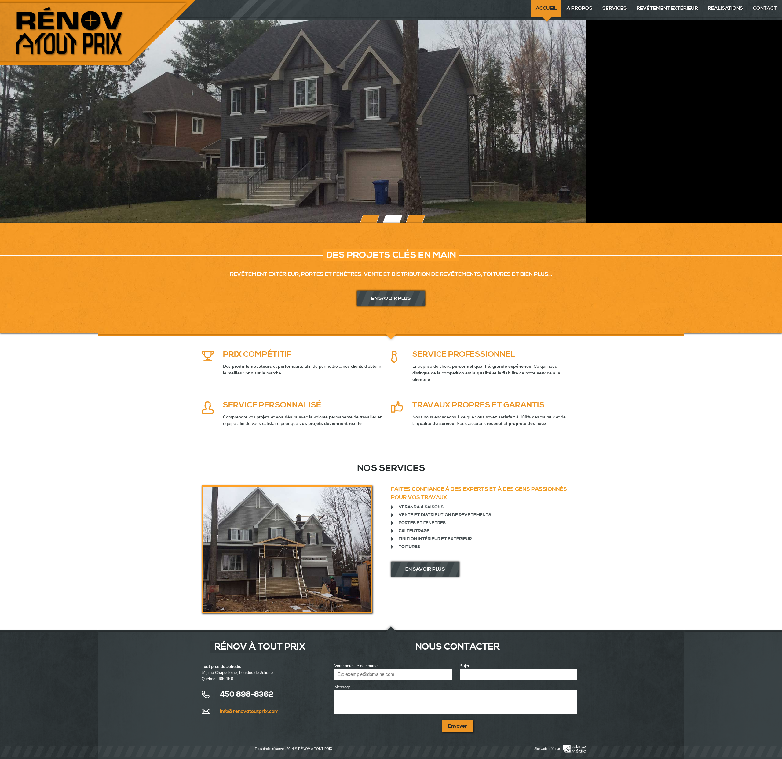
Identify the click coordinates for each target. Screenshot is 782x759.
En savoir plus (391, 298)
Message (342, 687)
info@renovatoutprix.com (249, 711)
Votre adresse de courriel (356, 666)
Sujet (464, 666)
